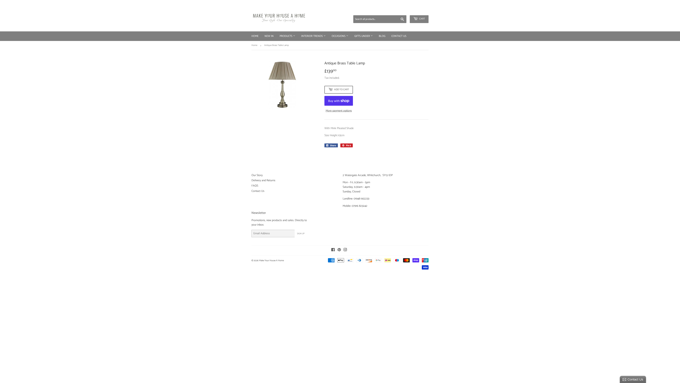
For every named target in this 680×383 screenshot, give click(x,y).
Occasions (339, 36)
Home (255, 36)
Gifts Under (362, 36)
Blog (382, 36)
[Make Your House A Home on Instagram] (345, 250)
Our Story (257, 175)
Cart (422, 19)
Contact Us (398, 36)
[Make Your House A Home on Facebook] (333, 250)
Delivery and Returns (263, 180)
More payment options (339, 111)
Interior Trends (312, 36)
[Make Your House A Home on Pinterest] (339, 250)
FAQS (254, 185)
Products (286, 36)
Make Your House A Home (271, 260)
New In (269, 36)
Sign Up (301, 233)
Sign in (400, 11)
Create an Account (419, 11)
